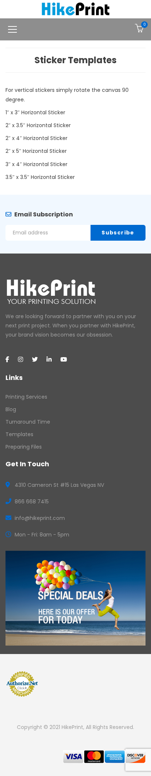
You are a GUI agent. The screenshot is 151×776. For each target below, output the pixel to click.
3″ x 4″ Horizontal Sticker (36, 164)
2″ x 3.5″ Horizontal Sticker (38, 125)
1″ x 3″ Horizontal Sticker (35, 112)
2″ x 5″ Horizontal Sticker (36, 151)
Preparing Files (23, 446)
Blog (10, 409)
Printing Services (26, 396)
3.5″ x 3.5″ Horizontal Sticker (40, 177)
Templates (19, 434)
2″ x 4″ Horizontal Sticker (36, 138)
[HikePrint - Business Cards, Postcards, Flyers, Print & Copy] (75, 8)
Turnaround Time (27, 421)
